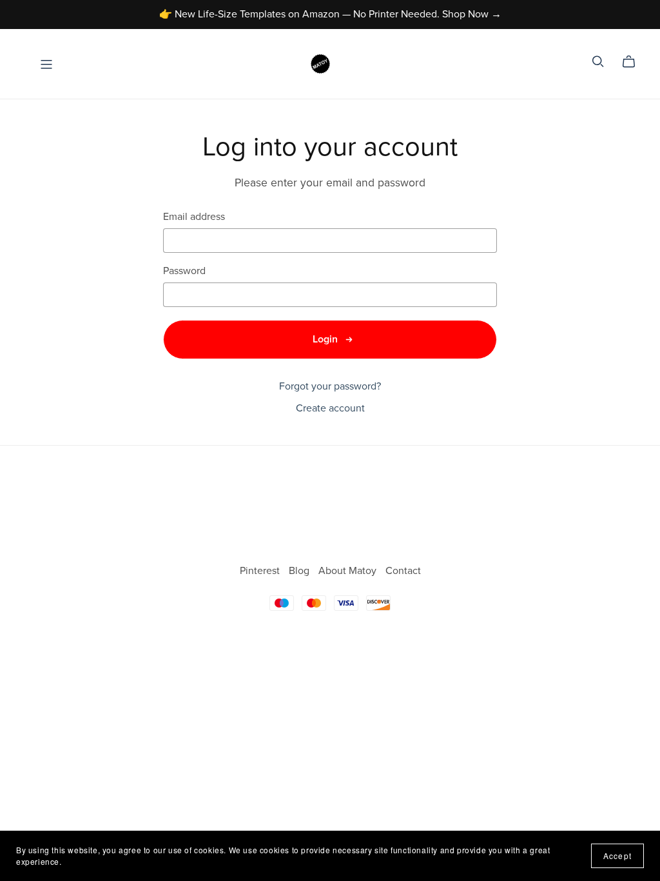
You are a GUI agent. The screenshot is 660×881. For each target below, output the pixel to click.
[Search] (598, 61)
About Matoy (348, 570)
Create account (330, 408)
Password (184, 271)
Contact (403, 570)
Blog (300, 570)
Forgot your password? (330, 386)
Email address (194, 217)
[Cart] (634, 61)
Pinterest (261, 570)
